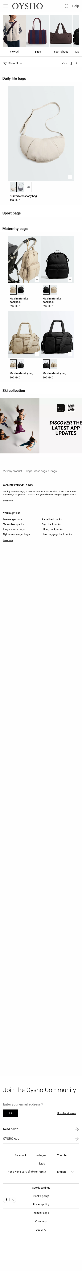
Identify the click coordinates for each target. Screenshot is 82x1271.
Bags (54, 471)
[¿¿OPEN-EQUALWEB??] (9, 1200)
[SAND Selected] (13, 290)
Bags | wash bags (36, 471)
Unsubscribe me (66, 1113)
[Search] (66, 6)
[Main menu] (6, 6)
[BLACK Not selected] (20, 290)
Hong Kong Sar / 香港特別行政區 (27, 1171)
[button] (12, 1199)
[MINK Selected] (13, 187)
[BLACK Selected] (46, 290)
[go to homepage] (27, 6)
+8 (28, 187)
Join (10, 1113)
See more (8, 500)
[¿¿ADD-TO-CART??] (70, 177)
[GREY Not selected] (20, 187)
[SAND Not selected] (53, 290)
